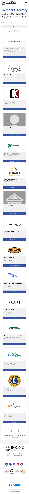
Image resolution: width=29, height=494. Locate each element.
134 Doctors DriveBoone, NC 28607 (8, 416)
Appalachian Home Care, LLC (12, 335)
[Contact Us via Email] (21, 464)
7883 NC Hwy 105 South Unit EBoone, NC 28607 (11, 338)
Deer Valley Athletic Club (11, 231)
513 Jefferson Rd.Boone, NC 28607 (8, 285)
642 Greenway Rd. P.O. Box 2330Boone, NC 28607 (11, 155)
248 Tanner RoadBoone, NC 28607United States (8, 312)
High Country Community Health (13, 48)
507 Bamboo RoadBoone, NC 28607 (8, 182)
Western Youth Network (11, 414)
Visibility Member (14, 161)
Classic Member (14, 56)
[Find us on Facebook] (6, 464)
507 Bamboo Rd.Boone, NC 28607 (8, 233)
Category (7, 31)
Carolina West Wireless (11, 361)
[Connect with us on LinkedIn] (10, 464)
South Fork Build (9, 309)
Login (17, 437)
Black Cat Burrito (9, 257)
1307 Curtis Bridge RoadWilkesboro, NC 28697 (9, 364)
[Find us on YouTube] (18, 464)
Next (27, 431)
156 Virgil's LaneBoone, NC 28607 (8, 390)
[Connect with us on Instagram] (14, 464)
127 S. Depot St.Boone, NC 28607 (8, 259)
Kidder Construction (10, 101)
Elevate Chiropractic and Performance (11, 180)
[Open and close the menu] (22, 3)
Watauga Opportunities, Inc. (12, 153)
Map (24, 31)
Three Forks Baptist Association (13, 283)
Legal (18, 491)
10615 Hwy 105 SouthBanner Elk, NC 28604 (9, 103)
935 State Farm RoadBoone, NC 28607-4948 (9, 51)
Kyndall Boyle (8, 127)
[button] (26, 22)
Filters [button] (14, 26)
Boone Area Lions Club (10, 388)
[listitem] (14, 47)
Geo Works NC (8, 205)
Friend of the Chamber (14, 135)
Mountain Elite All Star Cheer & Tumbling (13, 75)
